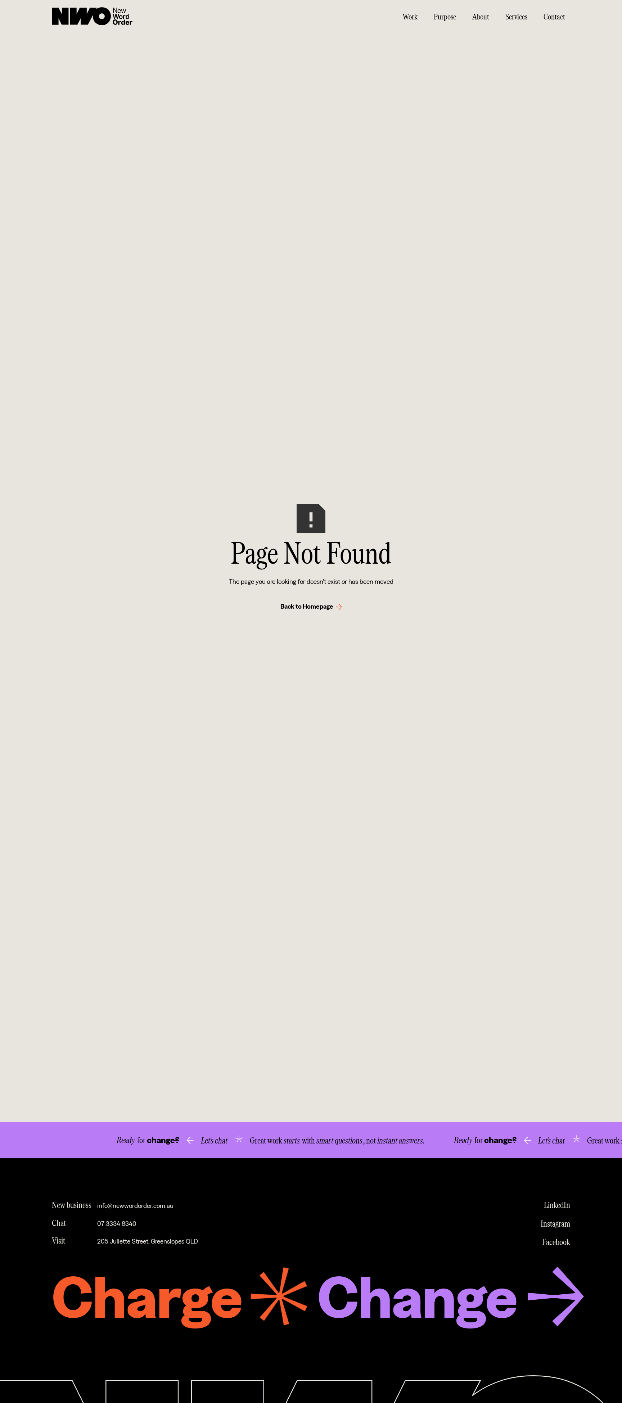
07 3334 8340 (116, 1224)
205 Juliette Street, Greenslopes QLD (147, 1241)
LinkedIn (557, 1204)
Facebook (556, 1241)
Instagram (555, 1223)
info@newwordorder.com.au (135, 1206)
